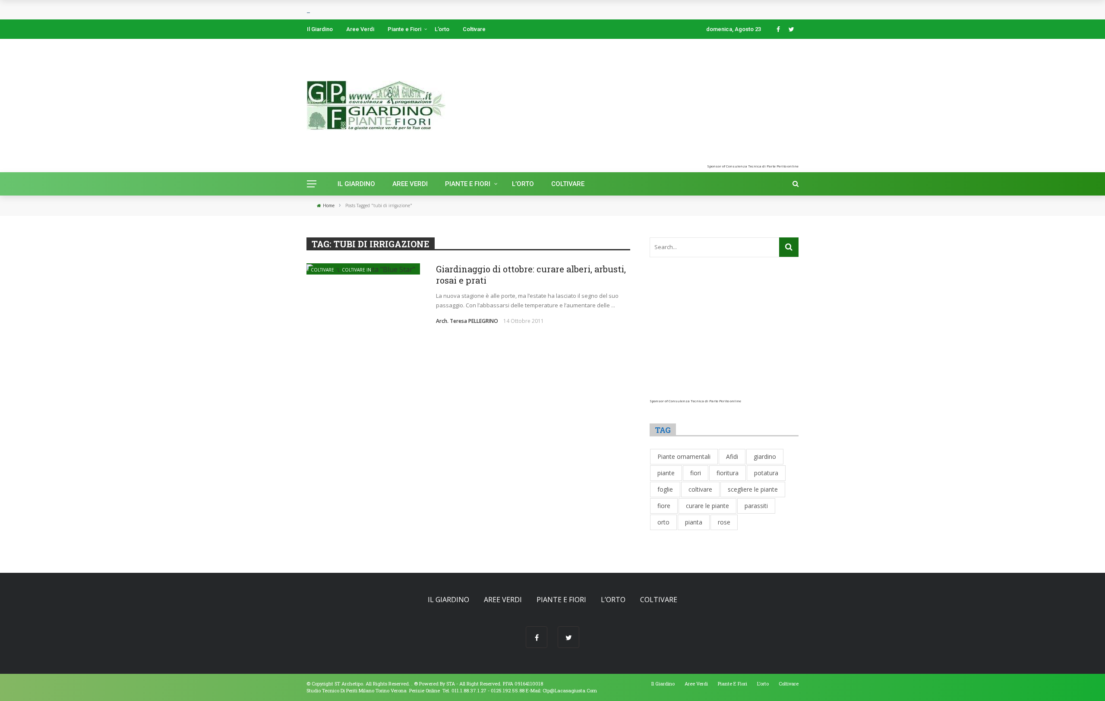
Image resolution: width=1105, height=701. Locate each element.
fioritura (728, 473)
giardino (765, 456)
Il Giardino (320, 29)
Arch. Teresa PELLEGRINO (467, 321)
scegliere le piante (753, 489)
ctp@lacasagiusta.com (570, 690)
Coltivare (474, 29)
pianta (693, 522)
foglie (665, 489)
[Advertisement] (701, 103)
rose (724, 522)
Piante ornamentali (683, 456)
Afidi (732, 456)
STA (450, 683)
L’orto (442, 29)
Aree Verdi (360, 29)
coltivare (700, 489)
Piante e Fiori (404, 29)
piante (666, 473)
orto (663, 522)
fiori (695, 473)
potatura (766, 473)
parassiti (756, 506)
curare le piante (707, 506)
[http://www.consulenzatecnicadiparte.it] (413, 683)
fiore (663, 506)
